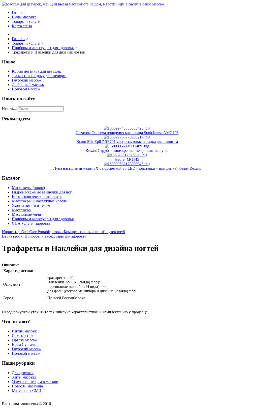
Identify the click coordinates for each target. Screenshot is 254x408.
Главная (18, 12)
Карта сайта (22, 26)
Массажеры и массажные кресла (39, 201)
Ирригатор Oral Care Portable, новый (33, 232)
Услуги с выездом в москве (35, 382)
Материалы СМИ (26, 390)
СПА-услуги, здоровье (31, 223)
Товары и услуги (26, 21)
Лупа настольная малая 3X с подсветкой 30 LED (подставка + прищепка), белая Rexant (127, 168)
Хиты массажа (24, 377)
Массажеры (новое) (28, 188)
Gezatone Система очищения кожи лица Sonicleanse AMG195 (127, 133)
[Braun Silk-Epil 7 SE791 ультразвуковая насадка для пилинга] (127, 137)
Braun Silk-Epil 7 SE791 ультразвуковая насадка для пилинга (127, 141)
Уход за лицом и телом (31, 205)
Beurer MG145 (127, 159)
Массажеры (22, 210)
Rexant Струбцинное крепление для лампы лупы (127, 150)
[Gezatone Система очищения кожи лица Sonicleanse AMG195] (127, 128)
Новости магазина (27, 386)
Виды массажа (24, 17)
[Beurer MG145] (127, 155)
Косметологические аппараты (37, 196)
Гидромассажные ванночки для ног (42, 192)
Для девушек (22, 373)
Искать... (9, 109)
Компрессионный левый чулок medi (94, 232)
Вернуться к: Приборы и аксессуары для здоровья (44, 236)
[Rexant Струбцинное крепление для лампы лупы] (127, 146)
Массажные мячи (26, 214)
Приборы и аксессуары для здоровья (43, 219)
